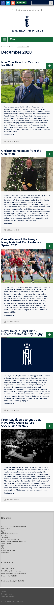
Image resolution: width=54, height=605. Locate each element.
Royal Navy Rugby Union (22, 24)
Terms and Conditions (8, 596)
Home (3, 47)
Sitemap (3, 591)
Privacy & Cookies (7, 594)
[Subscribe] (21, 2)
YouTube (13, 3)
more (49, 66)
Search (51, 3)
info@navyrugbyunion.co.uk (28, 10)
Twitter (8, 3)
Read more (8, 135)
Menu (12, 39)
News (11, 47)
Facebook (3, 3)
